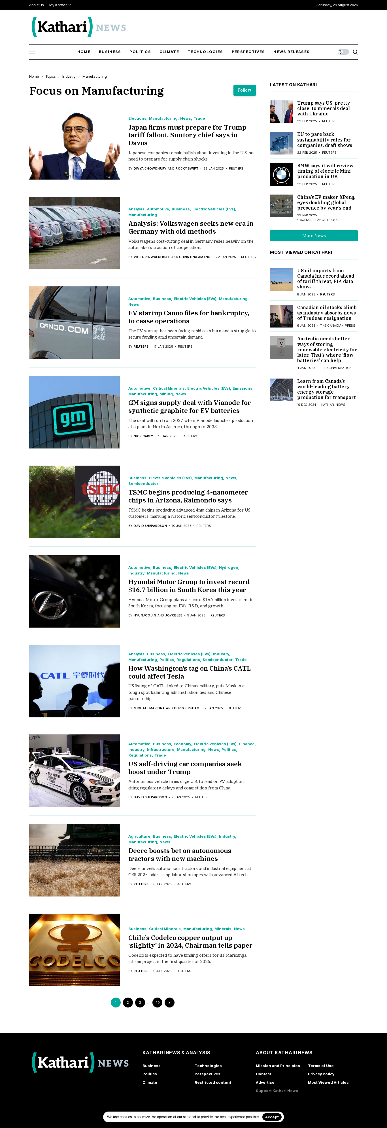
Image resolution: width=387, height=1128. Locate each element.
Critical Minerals (169, 388)
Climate (150, 1082)
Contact (263, 1074)
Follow (244, 90)
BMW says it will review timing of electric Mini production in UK (325, 171)
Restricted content (213, 1082)
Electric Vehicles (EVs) (213, 209)
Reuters (141, 346)
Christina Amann (194, 257)
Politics (167, 660)
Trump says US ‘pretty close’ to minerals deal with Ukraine (323, 108)
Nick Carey (143, 436)
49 (157, 1002)
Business (181, 209)
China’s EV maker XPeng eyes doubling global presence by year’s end (326, 202)
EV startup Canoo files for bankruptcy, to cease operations (188, 317)
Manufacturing (94, 76)
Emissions (242, 388)
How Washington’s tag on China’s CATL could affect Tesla (189, 672)
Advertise (265, 1082)
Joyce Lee (173, 615)
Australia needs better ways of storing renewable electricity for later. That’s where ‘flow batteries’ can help (327, 350)
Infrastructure (161, 749)
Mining (166, 394)
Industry (69, 76)
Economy (182, 744)
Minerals (222, 929)
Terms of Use (321, 1065)
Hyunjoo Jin (145, 615)
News (185, 118)
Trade (199, 118)
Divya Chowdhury (150, 168)
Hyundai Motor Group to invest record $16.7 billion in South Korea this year (189, 585)
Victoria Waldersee (152, 257)
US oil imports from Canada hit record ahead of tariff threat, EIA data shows (325, 279)
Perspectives (207, 1074)
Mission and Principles (278, 1065)
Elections (137, 118)
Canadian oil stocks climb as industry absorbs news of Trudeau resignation (327, 313)
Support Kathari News (277, 1090)
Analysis (136, 209)
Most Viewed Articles (328, 1082)
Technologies (208, 1065)
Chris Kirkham (187, 708)
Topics (51, 76)
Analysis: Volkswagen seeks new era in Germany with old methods (191, 227)
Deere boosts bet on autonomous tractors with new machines (179, 854)
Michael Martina (149, 708)
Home (34, 76)
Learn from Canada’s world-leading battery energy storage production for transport (326, 389)
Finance (247, 744)
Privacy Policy (321, 1074)
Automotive (158, 209)
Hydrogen (228, 567)
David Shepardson (150, 526)
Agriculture (139, 836)
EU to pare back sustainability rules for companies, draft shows (324, 140)
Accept (272, 1117)
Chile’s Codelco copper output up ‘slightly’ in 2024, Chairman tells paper (190, 941)
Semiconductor (143, 483)
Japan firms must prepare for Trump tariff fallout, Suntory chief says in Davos (187, 135)
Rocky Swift (187, 168)
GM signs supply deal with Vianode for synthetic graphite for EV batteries (189, 406)
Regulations (188, 660)
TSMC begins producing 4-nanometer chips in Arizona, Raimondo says (188, 496)
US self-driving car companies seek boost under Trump (185, 767)
